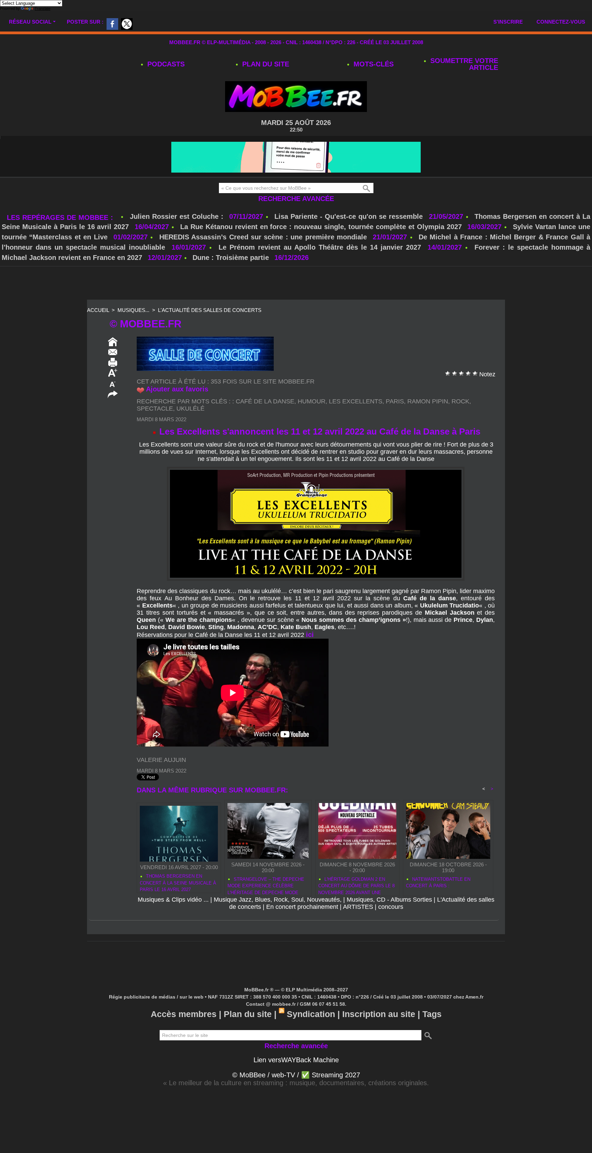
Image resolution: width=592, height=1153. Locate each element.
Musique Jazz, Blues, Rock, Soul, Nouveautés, (278, 899)
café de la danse (265, 401)
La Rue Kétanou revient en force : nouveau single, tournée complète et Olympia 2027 (321, 226)
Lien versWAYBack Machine (296, 1060)
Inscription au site (378, 1014)
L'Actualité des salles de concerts (209, 310)
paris (395, 401)
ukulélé (190, 408)
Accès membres (184, 1014)
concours (390, 906)
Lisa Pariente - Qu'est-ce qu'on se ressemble (349, 216)
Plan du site (264, 64)
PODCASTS (165, 64)
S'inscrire (508, 22)
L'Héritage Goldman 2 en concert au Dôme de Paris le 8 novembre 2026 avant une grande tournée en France (356, 885)
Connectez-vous (560, 22)
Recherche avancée (296, 198)
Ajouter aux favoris (177, 389)
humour (311, 401)
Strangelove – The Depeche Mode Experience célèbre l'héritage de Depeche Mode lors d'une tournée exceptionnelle (265, 885)
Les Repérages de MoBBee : (61, 217)
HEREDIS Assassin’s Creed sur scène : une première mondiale (263, 237)
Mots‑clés (373, 64)
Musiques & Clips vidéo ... (173, 899)
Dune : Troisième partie (232, 257)
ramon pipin (427, 401)
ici (310, 634)
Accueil (98, 310)
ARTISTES (358, 906)
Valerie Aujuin (161, 759)
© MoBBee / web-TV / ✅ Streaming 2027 (296, 1075)
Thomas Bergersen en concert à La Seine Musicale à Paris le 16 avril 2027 (178, 882)
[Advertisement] (296, 283)
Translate (42, 9)
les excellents (355, 401)
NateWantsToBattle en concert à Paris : (438, 883)
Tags (432, 1014)
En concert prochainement (302, 906)
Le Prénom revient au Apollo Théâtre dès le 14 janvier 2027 (320, 247)
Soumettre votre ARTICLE (463, 64)
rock (460, 401)
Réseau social (30, 22)
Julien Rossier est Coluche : (178, 216)
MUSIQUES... (133, 310)
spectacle (155, 408)
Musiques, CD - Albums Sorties (389, 899)
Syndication (311, 1014)
